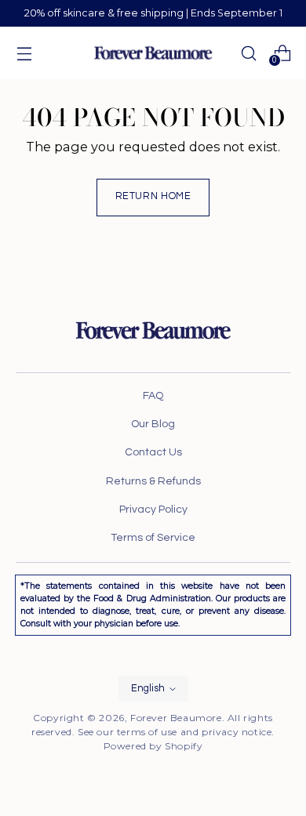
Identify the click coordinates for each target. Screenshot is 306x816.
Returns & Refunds (153, 481)
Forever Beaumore (176, 718)
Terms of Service (153, 537)
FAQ (153, 395)
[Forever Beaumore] (153, 53)
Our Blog (153, 424)
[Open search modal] (248, 53)
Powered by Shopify (153, 746)
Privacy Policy (153, 509)
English (148, 689)
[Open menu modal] (24, 53)
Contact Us (153, 452)
